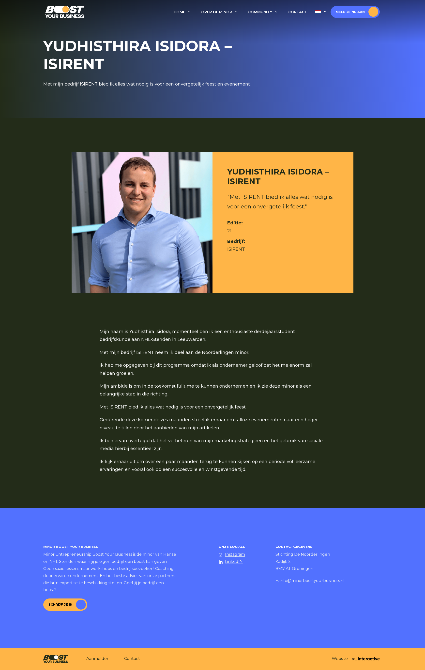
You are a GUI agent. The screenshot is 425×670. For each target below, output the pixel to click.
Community (260, 12)
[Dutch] (321, 12)
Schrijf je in (60, 604)
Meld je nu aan (350, 12)
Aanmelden (97, 658)
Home (179, 12)
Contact (297, 12)
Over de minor (216, 12)
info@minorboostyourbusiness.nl (312, 580)
